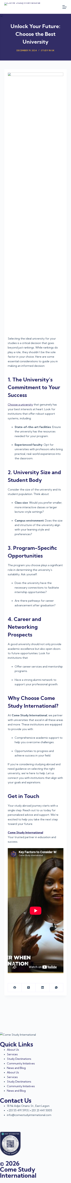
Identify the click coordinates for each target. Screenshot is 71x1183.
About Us (13, 1049)
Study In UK (47, 50)
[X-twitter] (4, 1121)
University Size (31, 472)
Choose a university (20, 404)
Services (12, 1054)
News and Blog (16, 1068)
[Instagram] (23, 1121)
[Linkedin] (32, 1121)
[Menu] (64, 7)
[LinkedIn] (42, 987)
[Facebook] (15, 987)
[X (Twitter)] (29, 987)
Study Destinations (19, 1058)
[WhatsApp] (56, 987)
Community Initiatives (21, 1063)
